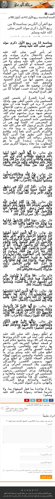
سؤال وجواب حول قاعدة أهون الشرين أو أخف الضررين (16, 409)
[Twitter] (33, 490)
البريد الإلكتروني (46, 454)
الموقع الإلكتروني (46, 462)
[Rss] (37, 490)
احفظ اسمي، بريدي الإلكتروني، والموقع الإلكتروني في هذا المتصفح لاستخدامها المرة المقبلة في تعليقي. (29, 471)
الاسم (49, 447)
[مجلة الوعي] (27, 4)
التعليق (49, 424)
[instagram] (25, 490)
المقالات (35, 36)
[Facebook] (35, 490)
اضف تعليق (24, 36)
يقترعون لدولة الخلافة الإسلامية (38, 404)
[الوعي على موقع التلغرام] (22, 490)
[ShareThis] (27, 490)
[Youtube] (30, 490)
